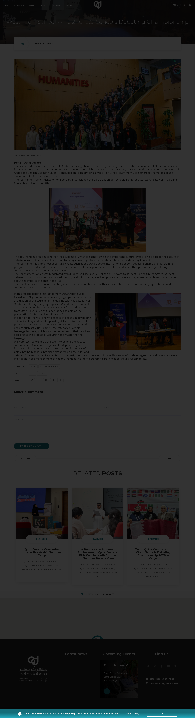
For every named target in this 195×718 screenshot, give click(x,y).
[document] (97, 359)
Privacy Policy (131, 713)
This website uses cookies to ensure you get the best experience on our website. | (73, 713)
